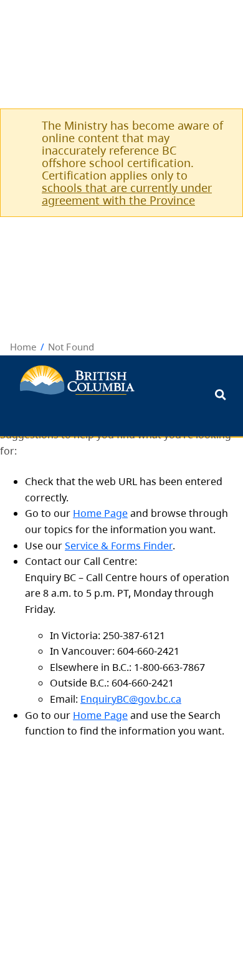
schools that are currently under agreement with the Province (127, 194)
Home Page (100, 513)
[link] (218, 125)
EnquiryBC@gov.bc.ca (130, 699)
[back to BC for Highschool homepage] (77, 380)
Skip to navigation (159, 378)
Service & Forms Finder (119, 545)
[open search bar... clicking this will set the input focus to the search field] (220, 396)
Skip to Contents (159, 378)
